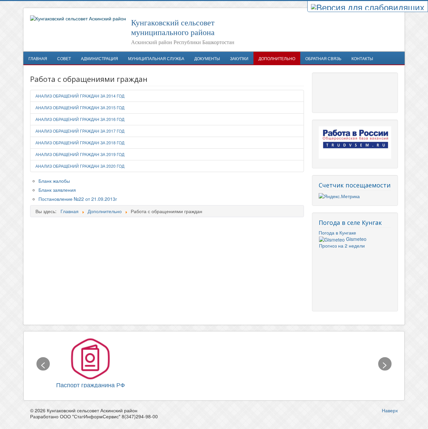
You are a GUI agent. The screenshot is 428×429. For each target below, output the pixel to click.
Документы (207, 58)
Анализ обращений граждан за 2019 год (79, 154)
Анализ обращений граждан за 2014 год (79, 96)
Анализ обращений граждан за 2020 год (79, 166)
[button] (43, 364)
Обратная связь (323, 58)
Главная (37, 58)
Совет (64, 58)
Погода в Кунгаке (337, 232)
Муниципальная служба (156, 58)
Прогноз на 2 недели (342, 245)
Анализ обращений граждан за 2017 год (79, 131)
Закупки (239, 58)
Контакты (362, 58)
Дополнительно (276, 58)
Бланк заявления (57, 189)
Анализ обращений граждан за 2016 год (79, 119)
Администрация (99, 58)
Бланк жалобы (54, 180)
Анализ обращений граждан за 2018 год (79, 142)
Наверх (390, 410)
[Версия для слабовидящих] (367, 6)
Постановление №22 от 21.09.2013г (77, 198)
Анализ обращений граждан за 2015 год (79, 107)
